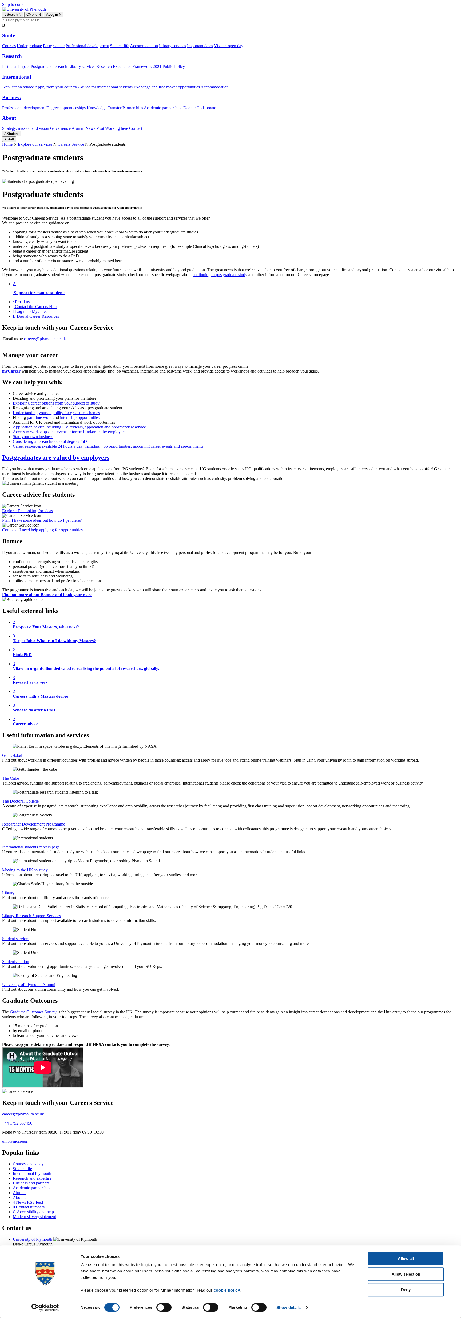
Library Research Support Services (31, 915)
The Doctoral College (20, 801)
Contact (135, 128)
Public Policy (173, 66)
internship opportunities (80, 417)
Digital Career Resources (36, 316)
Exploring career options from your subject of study (56, 403)
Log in (53, 15)
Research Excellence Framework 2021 (128, 66)
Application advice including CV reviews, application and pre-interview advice (79, 427)
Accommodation (144, 45)
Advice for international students (105, 87)
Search (12, 15)
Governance (60, 128)
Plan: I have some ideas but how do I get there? (42, 520)
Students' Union (15, 961)
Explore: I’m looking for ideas (27, 510)
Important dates (200, 45)
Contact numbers (29, 1207)
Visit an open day (228, 45)
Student (11, 134)
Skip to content (14, 4)
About (9, 118)
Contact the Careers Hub (35, 306)
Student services (15, 938)
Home (7, 144)
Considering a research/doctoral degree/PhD (50, 441)
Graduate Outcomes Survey (33, 1012)
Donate (189, 108)
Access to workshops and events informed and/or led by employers (69, 432)
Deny (406, 1289)
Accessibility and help (33, 1212)
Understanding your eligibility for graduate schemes (56, 412)
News (90, 128)
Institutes (9, 66)
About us (20, 1197)
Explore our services (35, 144)
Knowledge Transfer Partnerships (115, 108)
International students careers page (31, 847)
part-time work (39, 417)
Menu (33, 15)
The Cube (10, 778)
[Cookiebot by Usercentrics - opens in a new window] (45, 1308)
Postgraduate (54, 45)
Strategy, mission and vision (25, 128)
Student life (119, 45)
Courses (9, 45)
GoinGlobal (12, 755)
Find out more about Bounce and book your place (47, 594)
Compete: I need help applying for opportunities (42, 530)
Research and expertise (32, 1178)
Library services (172, 45)
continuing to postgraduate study (220, 274)
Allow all (406, 1258)
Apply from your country (56, 87)
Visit (100, 128)
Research (12, 56)
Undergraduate (29, 45)
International (16, 77)
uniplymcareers (15, 1141)
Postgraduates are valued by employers (55, 457)
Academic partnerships (163, 108)
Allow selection (406, 1274)
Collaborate (206, 108)
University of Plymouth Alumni (28, 984)
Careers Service (71, 144)
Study (8, 35)
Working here (116, 128)
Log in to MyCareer (31, 311)
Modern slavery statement (34, 1216)
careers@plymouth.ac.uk (45, 339)
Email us (21, 302)
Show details (288, 1307)
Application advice (18, 87)
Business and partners (31, 1183)
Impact (24, 66)
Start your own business (33, 436)
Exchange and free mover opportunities (167, 87)
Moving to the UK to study (25, 870)
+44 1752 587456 (17, 1123)
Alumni (77, 128)
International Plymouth (32, 1173)
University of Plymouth (32, 1239)
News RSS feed (28, 1202)
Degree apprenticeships (66, 108)
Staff (9, 139)
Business (11, 97)
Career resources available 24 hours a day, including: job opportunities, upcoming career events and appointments (108, 446)
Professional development (87, 45)
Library (8, 893)
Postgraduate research (49, 66)
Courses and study (28, 1164)
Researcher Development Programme (33, 824)
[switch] (164, 1307)
